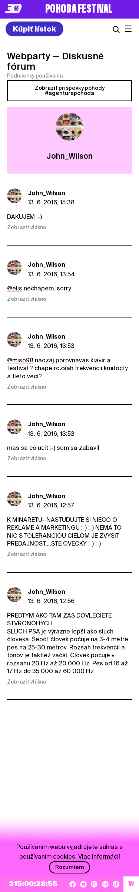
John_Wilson (46, 193)
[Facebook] (72, 884)
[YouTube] (83, 884)
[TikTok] (116, 884)
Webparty (28, 56)
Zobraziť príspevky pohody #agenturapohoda (70, 90)
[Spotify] (105, 884)
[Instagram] (94, 884)
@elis (14, 288)
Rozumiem (69, 867)
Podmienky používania (35, 76)
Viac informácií (99, 856)
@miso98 (20, 360)
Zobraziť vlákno (26, 227)
